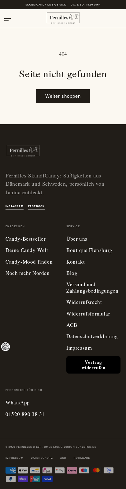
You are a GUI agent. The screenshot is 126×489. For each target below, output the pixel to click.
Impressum (79, 348)
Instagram (15, 206)
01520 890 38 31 (25, 414)
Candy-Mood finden (29, 262)
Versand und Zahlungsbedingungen (92, 287)
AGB (71, 325)
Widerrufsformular (88, 314)
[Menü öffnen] (9, 19)
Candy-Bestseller (26, 239)
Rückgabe (82, 457)
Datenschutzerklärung (92, 336)
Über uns (76, 239)
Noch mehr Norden (28, 273)
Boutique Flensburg (89, 250)
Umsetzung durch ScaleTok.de (70, 446)
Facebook (36, 206)
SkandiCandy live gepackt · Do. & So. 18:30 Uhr (63, 4)
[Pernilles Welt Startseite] (63, 19)
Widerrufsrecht (84, 302)
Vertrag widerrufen (94, 365)
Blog (71, 273)
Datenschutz (42, 457)
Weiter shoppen (63, 96)
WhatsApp (18, 403)
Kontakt (75, 262)
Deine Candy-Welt (27, 250)
